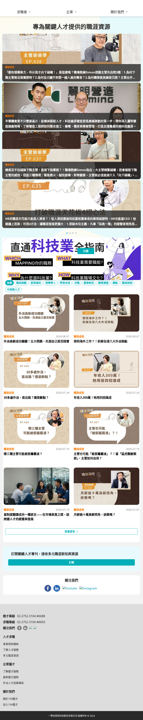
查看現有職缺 (11, 644)
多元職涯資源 (11, 655)
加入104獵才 (10, 704)
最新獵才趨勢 (11, 677)
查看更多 (70, 531)
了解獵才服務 (11, 671)
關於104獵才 (10, 698)
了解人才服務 (11, 649)
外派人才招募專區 (13, 683)
